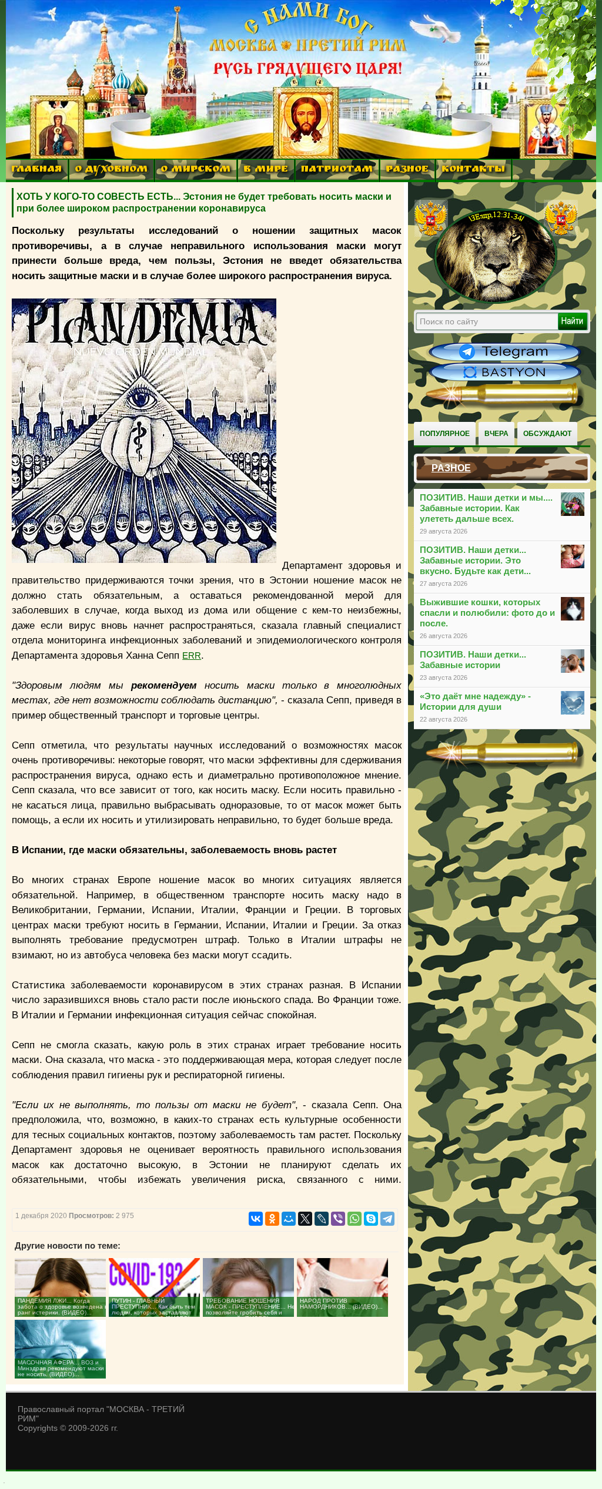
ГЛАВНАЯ (36, 170)
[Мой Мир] (289, 1219)
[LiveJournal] (322, 1219)
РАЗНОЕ (407, 170)
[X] (305, 1219)
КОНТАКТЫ (473, 170)
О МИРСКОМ (195, 170)
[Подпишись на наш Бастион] (505, 379)
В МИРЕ (265, 170)
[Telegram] (387, 1219)
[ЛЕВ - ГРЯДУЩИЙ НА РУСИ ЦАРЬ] (496, 301)
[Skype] (371, 1219)
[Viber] (338, 1219)
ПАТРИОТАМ (337, 170)
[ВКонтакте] (256, 1219)
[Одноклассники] (272, 1219)
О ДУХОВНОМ (111, 170)
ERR (191, 655)
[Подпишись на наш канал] (505, 360)
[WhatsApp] (354, 1219)
